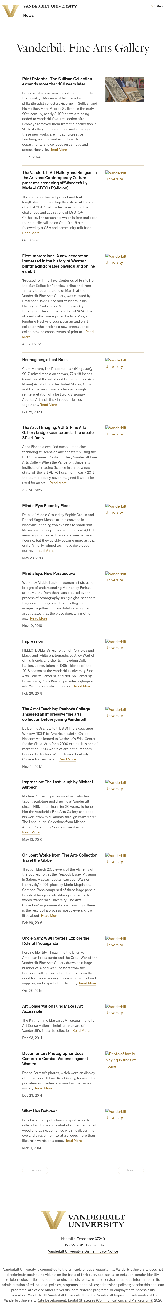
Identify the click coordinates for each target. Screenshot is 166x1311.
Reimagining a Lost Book (45, 360)
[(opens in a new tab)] (124, 183)
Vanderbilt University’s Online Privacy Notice (83, 1252)
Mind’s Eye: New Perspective (48, 574)
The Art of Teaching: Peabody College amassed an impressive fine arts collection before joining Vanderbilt (56, 714)
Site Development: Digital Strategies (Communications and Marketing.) (94, 1301)
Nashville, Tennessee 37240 (83, 1239)
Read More (58, 150)
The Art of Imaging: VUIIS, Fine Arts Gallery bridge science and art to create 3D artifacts (58, 433)
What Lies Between (40, 1111)
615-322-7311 (72, 1245)
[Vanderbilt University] (83, 1220)
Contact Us (95, 1245)
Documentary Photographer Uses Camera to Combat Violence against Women (55, 1059)
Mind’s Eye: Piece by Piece (46, 506)
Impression (32, 642)
